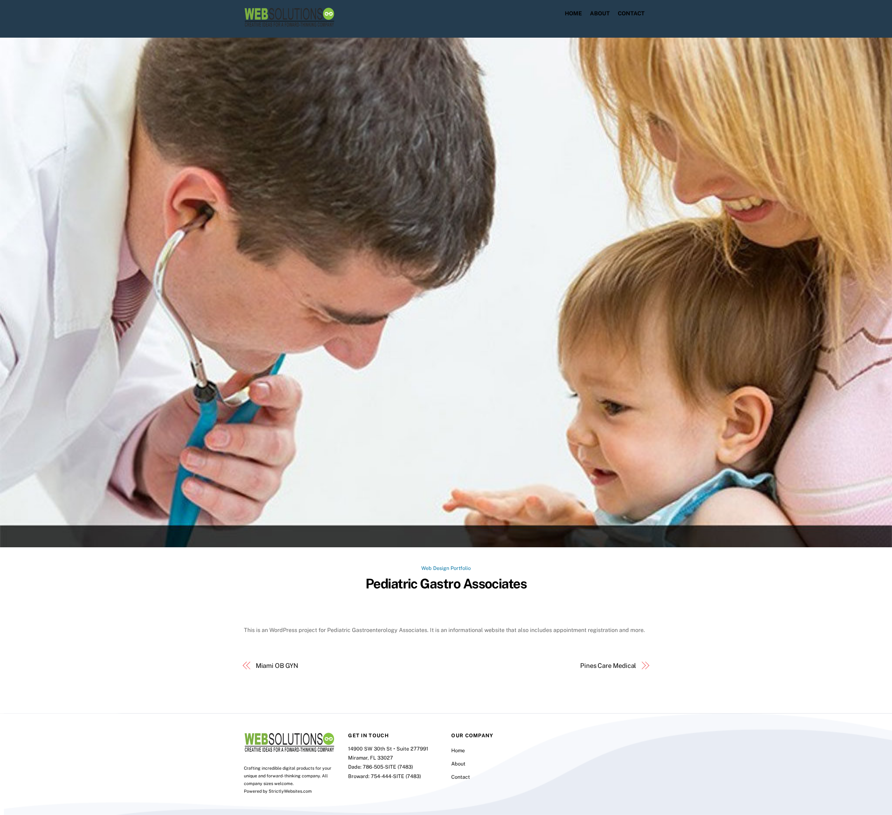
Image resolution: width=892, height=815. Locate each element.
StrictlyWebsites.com (290, 791)
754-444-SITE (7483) (396, 776)
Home (573, 13)
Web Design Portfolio (446, 568)
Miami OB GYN (277, 665)
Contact (631, 13)
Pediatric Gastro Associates (446, 584)
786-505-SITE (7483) (388, 767)
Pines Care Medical (608, 665)
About (600, 13)
